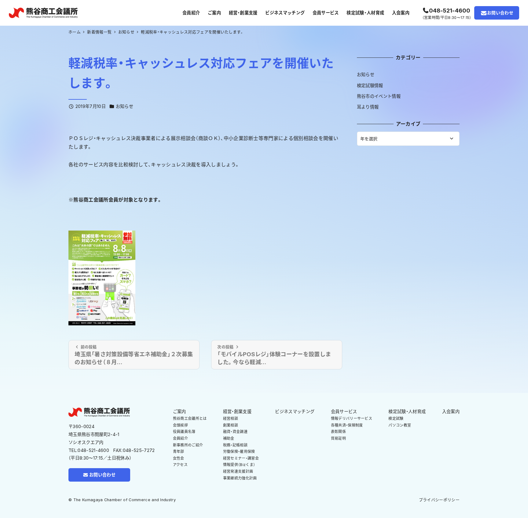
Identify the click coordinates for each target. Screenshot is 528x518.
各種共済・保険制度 (347, 425)
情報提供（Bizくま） (239, 464)
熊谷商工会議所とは (190, 418)
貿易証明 (338, 438)
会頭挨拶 (180, 425)
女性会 (178, 458)
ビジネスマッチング (294, 411)
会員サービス (344, 411)
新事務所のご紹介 (188, 445)
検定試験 (395, 418)
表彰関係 (338, 431)
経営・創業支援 (237, 411)
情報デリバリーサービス (351, 418)
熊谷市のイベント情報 (379, 96)
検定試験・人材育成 (407, 411)
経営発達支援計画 (238, 471)
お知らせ (124, 106)
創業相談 (230, 425)
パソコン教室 (399, 425)
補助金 (228, 438)
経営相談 (230, 418)
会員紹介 (180, 438)
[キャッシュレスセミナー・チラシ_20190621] (101, 278)
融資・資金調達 (235, 431)
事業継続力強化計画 (240, 478)
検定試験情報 (370, 85)
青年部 (178, 451)
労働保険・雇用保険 (239, 451)
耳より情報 (368, 106)
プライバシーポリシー (439, 500)
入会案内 (451, 411)
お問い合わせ (500, 12)
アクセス (180, 464)
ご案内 (179, 411)
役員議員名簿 (184, 431)
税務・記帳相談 (235, 445)
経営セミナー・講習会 (241, 458)
